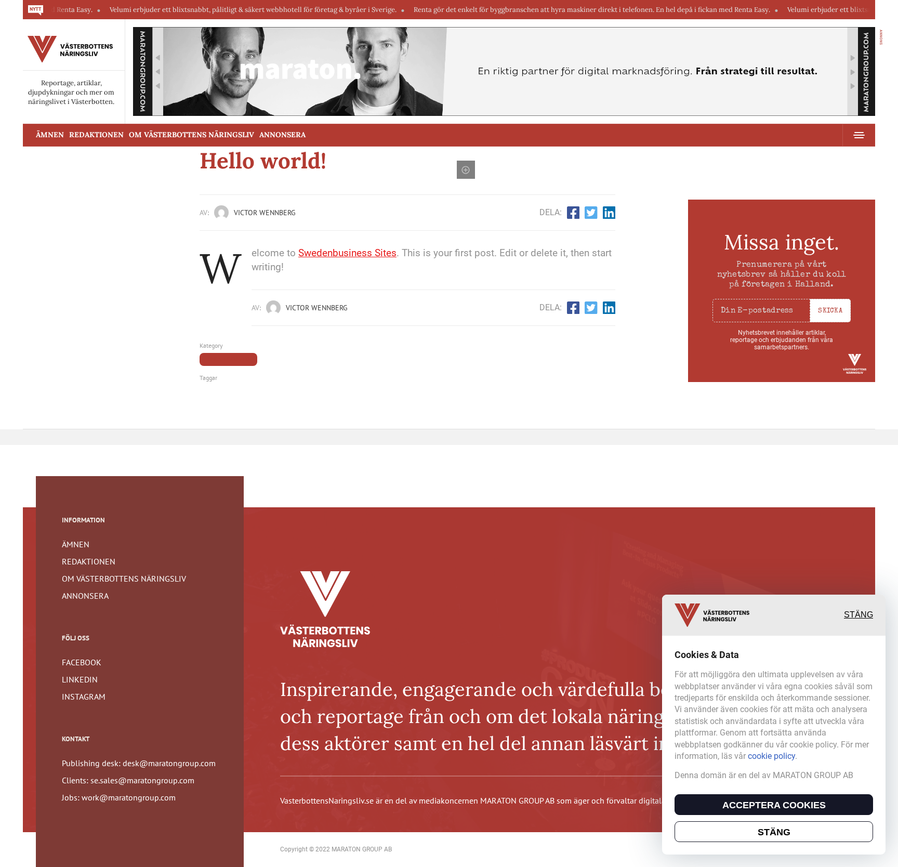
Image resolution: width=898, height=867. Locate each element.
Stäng (858, 615)
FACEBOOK (81, 662)
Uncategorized (228, 359)
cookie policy (771, 756)
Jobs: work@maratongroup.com (119, 797)
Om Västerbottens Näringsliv (191, 134)
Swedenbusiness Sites (347, 253)
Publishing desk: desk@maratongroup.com (139, 763)
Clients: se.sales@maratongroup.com (128, 780)
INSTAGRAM (83, 696)
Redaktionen (96, 134)
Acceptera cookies (774, 805)
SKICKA (830, 311)
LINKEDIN (80, 679)
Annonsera (282, 134)
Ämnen (50, 134)
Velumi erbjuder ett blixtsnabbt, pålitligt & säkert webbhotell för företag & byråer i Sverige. (226, 9)
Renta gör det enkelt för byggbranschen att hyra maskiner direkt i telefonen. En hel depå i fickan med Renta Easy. (565, 9)
